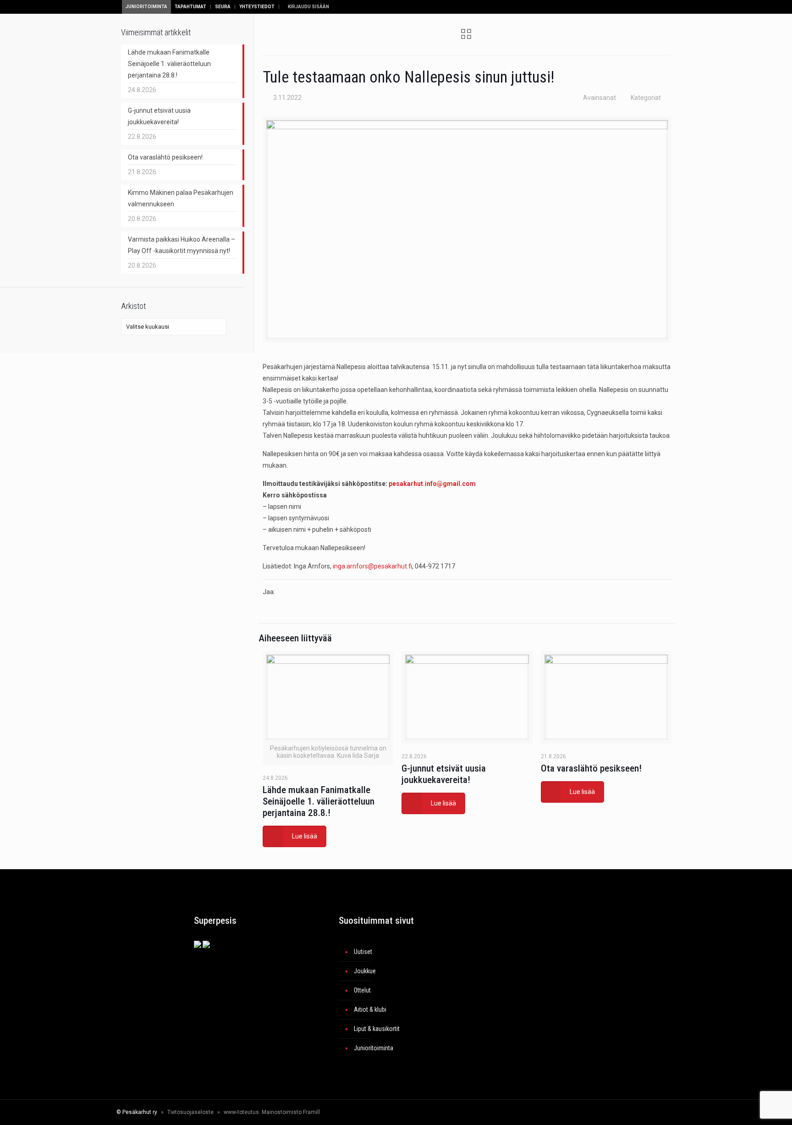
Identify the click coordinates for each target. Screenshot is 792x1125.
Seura (223, 6)
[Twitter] (593, 1112)
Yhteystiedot (257, 6)
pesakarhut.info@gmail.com (432, 483)
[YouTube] (605, 1112)
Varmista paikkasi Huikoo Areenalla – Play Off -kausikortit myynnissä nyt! (181, 245)
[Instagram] (617, 1112)
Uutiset (363, 951)
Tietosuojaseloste (190, 1112)
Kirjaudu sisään (308, 6)
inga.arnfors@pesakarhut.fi (372, 566)
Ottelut (362, 990)
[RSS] (637, 1112)
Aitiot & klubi (370, 1009)
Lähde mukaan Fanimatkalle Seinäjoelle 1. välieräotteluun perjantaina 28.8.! (318, 801)
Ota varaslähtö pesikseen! (591, 768)
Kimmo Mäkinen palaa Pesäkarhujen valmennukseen (180, 198)
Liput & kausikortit (377, 1028)
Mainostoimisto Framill (291, 1112)
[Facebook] (580, 1112)
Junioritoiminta (146, 6)
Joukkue (365, 971)
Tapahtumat (190, 6)
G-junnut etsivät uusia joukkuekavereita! (444, 774)
